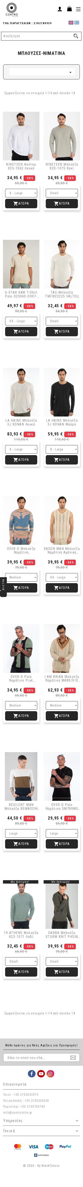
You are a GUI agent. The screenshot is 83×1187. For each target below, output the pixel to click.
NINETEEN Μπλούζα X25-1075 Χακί (62, 166)
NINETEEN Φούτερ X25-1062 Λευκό (21, 166)
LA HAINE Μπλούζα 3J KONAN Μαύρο (62, 422)
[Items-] (69, 8)
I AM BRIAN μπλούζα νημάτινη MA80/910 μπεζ (61, 678)
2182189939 (42, 23)
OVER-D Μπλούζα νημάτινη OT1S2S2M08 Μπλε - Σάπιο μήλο (21, 550)
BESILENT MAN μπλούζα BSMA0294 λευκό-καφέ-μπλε (21, 806)
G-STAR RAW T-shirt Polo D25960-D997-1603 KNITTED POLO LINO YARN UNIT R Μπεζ (21, 294)
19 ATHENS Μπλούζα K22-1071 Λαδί (21, 934)
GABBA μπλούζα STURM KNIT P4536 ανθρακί (62, 934)
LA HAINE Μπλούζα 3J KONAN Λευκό (21, 422)
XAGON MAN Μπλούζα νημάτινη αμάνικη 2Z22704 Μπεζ (62, 550)
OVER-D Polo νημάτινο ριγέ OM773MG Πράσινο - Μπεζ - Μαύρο (21, 678)
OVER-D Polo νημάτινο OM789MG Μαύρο (62, 806)
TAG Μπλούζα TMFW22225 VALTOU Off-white (62, 294)
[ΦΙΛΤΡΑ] (3, 593)
